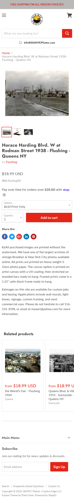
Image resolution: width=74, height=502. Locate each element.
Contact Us (54, 486)
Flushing (11, 162)
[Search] (67, 33)
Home (6, 53)
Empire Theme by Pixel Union (18, 495)
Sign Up (59, 467)
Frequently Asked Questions (28, 486)
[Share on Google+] (19, 236)
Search (5, 486)
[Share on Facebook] (5, 236)
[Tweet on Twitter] (12, 236)
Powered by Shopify (46, 495)
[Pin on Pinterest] (33, 236)
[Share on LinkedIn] (26, 236)
